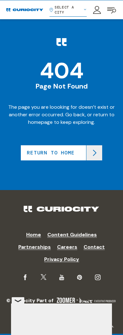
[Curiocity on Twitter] (43, 277)
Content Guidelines (72, 234)
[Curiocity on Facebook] (25, 277)
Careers (67, 247)
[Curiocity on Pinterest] (79, 277)
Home (33, 234)
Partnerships (34, 247)
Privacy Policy (61, 259)
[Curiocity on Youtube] (61, 277)
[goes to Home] (24, 9)
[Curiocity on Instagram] (98, 277)
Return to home (50, 152)
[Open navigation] (112, 9)
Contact (94, 247)
